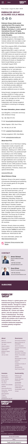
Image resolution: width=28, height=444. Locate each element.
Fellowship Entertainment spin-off (7, 397)
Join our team (5, 355)
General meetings (19, 351)
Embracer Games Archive (6, 352)
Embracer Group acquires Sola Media (14, 243)
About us (4, 340)
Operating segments (6, 342)
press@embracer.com (16, 264)
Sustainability (19, 373)
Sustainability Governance (18, 383)
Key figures (4, 381)
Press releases (5, 379)
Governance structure (20, 340)
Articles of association (20, 355)
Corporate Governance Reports (20, 348)
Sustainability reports (20, 389)
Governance (18, 338)
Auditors (17, 357)
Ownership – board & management (7, 391)
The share (4, 383)
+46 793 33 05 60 (16, 263)
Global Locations (5, 346)
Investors (4, 373)
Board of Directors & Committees (20, 343)
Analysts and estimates (7, 385)
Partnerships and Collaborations (19, 386)
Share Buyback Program (5, 394)
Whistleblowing (18, 367)
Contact (17, 391)
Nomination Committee (20, 353)
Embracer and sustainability (18, 376)
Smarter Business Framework (19, 379)
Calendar (4, 386)
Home (9, 2)
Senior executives (19, 346)
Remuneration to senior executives (20, 359)
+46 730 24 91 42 (15, 273)
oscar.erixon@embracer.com (18, 274)
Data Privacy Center (19, 369)
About (3, 338)
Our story (4, 344)
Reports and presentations (5, 376)
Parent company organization (5, 348)
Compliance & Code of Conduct (20, 364)
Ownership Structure (7, 388)
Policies (17, 362)
